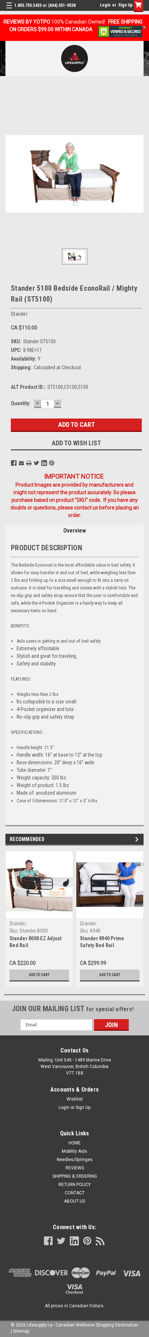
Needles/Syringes (75, 1159)
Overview (74, 530)
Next (138, 839)
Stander (17, 923)
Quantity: (20, 403)
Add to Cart (39, 975)
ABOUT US (74, 1201)
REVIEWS (74, 1167)
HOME (74, 1142)
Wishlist (75, 1099)
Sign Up (125, 5)
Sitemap (21, 1331)
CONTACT (75, 1192)
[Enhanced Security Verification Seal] (121, 31)
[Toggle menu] (10, 10)
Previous (128, 839)
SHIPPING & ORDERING (74, 1176)
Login (105, 5)
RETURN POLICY (75, 1184)
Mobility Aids (74, 1151)
